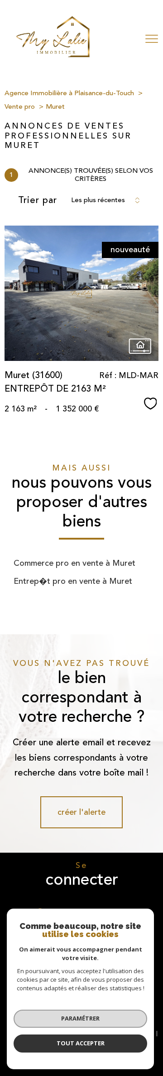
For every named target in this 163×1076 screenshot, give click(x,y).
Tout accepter (81, 1043)
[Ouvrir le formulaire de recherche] (125, 39)
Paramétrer (80, 1018)
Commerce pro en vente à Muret (74, 563)
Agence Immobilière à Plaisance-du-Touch (69, 93)
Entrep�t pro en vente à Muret (73, 581)
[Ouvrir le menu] (151, 39)
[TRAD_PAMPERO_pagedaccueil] (53, 54)
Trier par (37, 200)
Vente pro (20, 107)
